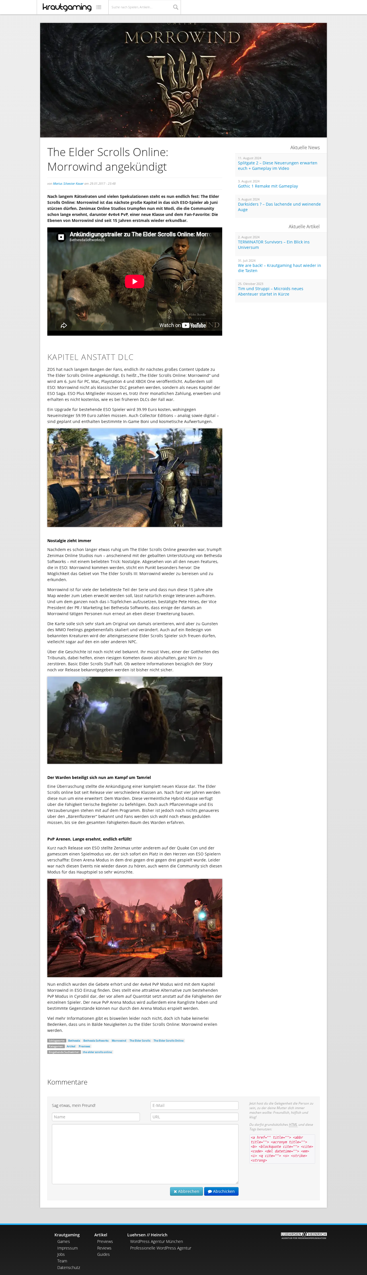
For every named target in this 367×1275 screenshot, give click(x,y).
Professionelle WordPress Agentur (160, 1248)
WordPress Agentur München (156, 1241)
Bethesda (74, 1040)
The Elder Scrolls (140, 1040)
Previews (84, 1046)
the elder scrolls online (97, 1052)
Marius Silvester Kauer (68, 183)
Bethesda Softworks (95, 1040)
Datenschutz (68, 1267)
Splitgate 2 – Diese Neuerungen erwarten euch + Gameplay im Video (277, 165)
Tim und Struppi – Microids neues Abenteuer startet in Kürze (270, 291)
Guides (103, 1254)
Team (62, 1261)
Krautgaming (67, 1234)
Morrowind (119, 1040)
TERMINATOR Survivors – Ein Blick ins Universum (274, 244)
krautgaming (67, 7)
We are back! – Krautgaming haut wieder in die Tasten (279, 268)
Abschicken (223, 1191)
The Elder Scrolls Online (169, 1040)
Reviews (104, 1248)
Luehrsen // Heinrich (147, 1234)
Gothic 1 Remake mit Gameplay (268, 186)
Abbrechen (188, 1191)
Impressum (67, 1248)
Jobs (61, 1254)
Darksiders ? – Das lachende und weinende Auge (279, 207)
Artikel (71, 1046)
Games (63, 1241)
